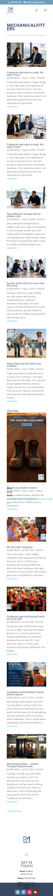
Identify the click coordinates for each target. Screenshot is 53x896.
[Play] (8, 485)
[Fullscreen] (8, 503)
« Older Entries (14, 811)
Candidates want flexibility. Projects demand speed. (25, 693)
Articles (41, 77)
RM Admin (15, 77)
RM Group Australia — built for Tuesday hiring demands (22, 765)
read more (12, 106)
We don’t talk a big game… (21, 547)
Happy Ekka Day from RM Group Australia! (24, 364)
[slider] (9, 492)
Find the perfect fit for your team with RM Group (25, 284)
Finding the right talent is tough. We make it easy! (25, 145)
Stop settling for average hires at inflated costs (23, 215)
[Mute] (8, 499)
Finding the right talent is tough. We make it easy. (25, 73)
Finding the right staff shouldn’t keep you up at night (25, 617)
